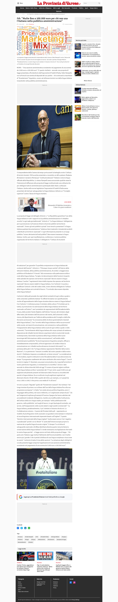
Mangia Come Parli (41, 582)
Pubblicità (55, 585)
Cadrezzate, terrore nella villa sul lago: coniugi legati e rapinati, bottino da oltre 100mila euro (91, 72)
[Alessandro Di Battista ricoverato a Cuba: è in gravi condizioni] (31, 211)
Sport (86, 8)
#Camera (20, 536)
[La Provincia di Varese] (59, 3)
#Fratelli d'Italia (45, 536)
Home (18, 14)
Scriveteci (55, 584)
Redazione (55, 582)
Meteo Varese (88, 81)
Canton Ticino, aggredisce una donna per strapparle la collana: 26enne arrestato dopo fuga (25, 567)
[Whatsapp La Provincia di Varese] (29, 529)
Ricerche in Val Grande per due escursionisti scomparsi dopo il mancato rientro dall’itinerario (91, 116)
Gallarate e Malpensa (45, 8)
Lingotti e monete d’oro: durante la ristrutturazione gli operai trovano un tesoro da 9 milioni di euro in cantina (91, 46)
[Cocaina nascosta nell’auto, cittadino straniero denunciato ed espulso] (78, 93)
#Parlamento (51, 539)
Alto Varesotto (66, 8)
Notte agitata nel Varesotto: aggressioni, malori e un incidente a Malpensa (90, 98)
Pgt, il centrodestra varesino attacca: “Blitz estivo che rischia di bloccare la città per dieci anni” (44, 568)
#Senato (30, 542)
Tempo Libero (94, 8)
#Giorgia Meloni (55, 536)
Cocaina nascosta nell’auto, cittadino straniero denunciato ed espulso (91, 90)
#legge (27, 539)
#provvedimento (22, 542)
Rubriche (58, 11)
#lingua (33, 539)
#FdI (37, 536)
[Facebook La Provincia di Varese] (18, 529)
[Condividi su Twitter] (22, 529)
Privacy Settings (75, 599)
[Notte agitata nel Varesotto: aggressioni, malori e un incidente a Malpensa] (78, 102)
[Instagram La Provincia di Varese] (74, 583)
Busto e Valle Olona (31, 8)
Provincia (74, 8)
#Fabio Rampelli (29, 536)
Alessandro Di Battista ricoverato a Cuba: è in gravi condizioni (59, 206)
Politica (81, 8)
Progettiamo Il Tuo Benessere (41, 584)
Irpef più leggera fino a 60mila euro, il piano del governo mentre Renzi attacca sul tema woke (64, 567)
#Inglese (64, 536)
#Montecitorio (41, 539)
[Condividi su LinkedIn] (25, 529)
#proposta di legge (61, 539)
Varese (22, 8)
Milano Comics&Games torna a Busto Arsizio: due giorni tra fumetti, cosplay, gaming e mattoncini (90, 108)
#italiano (20, 539)
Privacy (54, 587)
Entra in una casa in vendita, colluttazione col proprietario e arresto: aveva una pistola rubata (91, 54)
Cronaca (19, 562)
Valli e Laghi (56, 8)
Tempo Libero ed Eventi (23, 591)
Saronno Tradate (22, 587)
